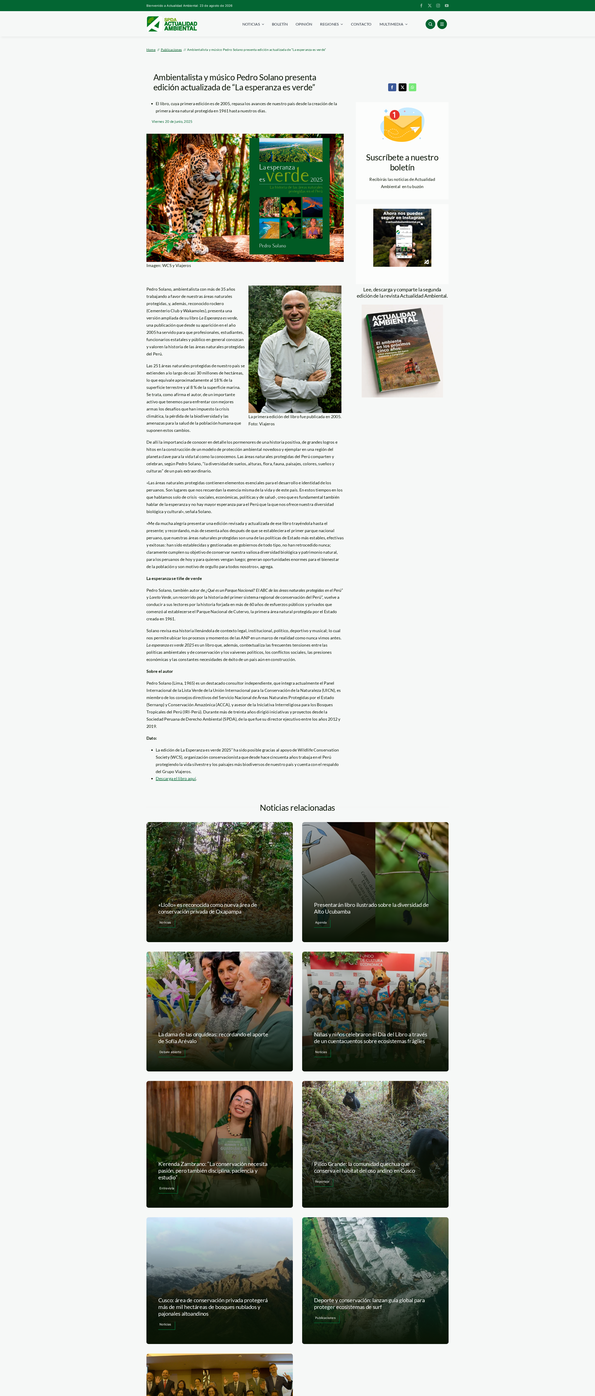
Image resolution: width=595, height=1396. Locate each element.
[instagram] (438, 5)
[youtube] (447, 5)
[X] (402, 87)
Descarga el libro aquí (176, 778)
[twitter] (430, 5)
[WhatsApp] (412, 87)
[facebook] (421, 5)
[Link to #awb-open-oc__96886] (430, 24)
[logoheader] (171, 17)
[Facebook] (392, 87)
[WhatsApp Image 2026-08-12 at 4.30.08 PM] (402, 306)
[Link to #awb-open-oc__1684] (442, 24)
